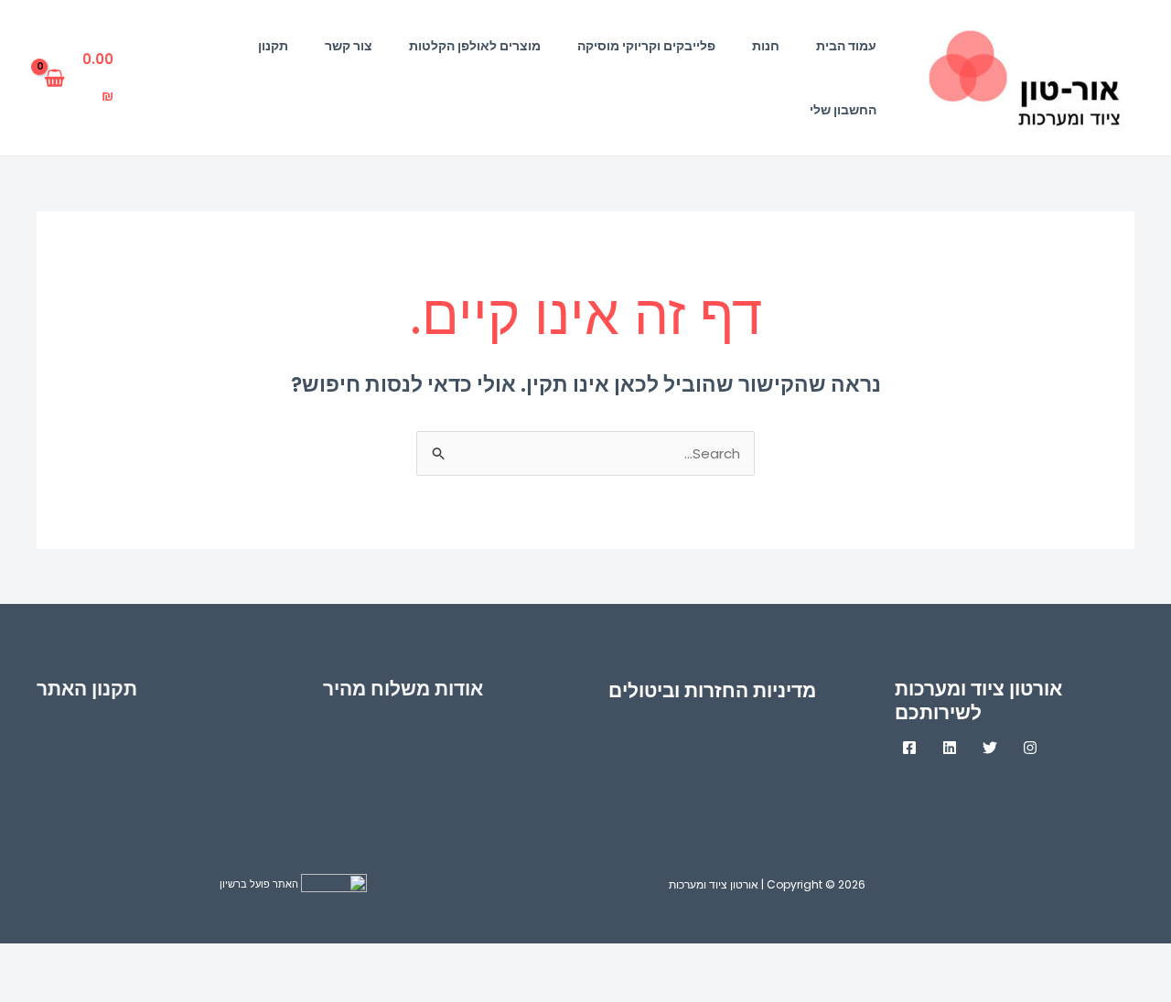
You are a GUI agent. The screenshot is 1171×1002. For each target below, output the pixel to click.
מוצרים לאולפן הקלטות (475, 46)
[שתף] (980, 961)
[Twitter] (989, 747)
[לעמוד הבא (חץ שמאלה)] (1057, 990)
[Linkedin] (949, 747)
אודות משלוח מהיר (403, 688)
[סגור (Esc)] (903, 961)
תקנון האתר (87, 688)
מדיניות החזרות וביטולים (712, 690)
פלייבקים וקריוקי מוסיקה (646, 46)
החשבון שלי (843, 110)
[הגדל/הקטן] (1134, 961)
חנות (765, 46)
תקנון (273, 46)
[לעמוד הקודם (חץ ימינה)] (1134, 990)
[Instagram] (1030, 747)
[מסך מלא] (1057, 961)
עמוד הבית (846, 46)
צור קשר (348, 46)
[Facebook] (909, 747)
